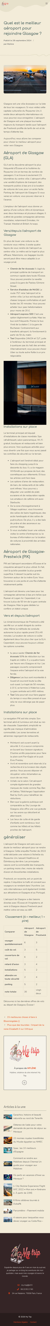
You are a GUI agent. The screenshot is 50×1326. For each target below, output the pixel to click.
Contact (33, 1322)
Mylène (31, 1068)
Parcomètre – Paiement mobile (28, 1210)
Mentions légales (20, 1322)
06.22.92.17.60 (27, 1289)
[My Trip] (4, 3)
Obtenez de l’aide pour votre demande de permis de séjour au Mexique (29, 1128)
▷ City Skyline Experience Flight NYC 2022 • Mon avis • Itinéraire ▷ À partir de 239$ (29, 1189)
